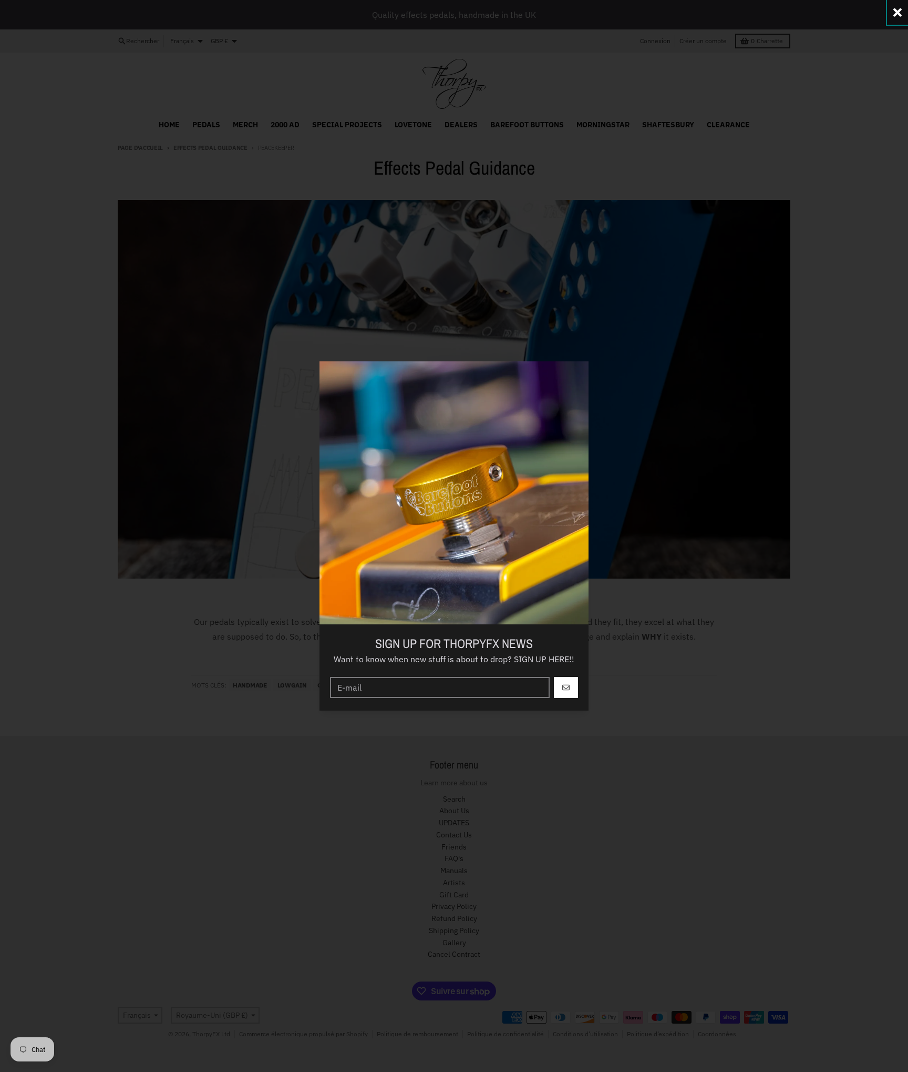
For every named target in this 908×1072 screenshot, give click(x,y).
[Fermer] (897, 12)
